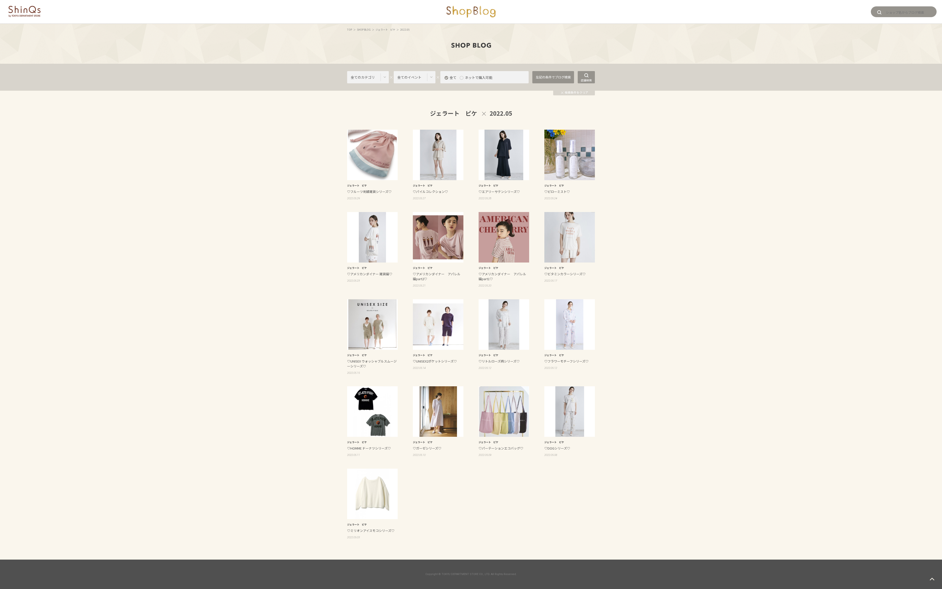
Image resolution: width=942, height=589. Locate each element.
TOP (349, 29)
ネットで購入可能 (478, 77)
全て (453, 77)
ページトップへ (932, 579)
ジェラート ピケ (385, 29)
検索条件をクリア (576, 92)
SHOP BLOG (364, 29)
